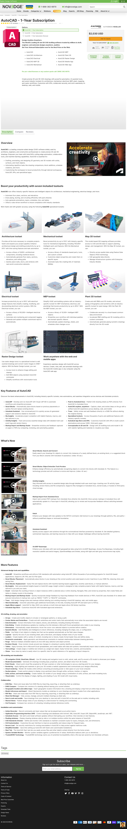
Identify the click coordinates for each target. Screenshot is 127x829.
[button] (5, 23)
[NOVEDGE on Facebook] (69, 793)
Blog (65, 11)
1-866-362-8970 (48, 7)
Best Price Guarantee (7, 799)
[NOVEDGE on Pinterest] (79, 793)
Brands (26, 11)
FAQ (96, 11)
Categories (35, 11)
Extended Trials (5, 809)
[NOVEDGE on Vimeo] (75, 793)
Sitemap (66, 790)
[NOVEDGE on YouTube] (72, 793)
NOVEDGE (9, 822)
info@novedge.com (73, 7)
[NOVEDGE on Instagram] (82, 793)
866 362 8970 (114, 43)
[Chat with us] (122, 824)
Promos (57, 11)
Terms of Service (6, 786)
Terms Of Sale (5, 790)
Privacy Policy (5, 793)
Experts (72, 11)
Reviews (3, 816)
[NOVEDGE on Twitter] (65, 793)
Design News (5, 812)
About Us (104, 11)
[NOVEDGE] (13, 6)
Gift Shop (80, 11)
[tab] (7, 132)
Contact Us (4, 783)
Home (19, 11)
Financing (89, 11)
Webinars (47, 11)
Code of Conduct (6, 796)
